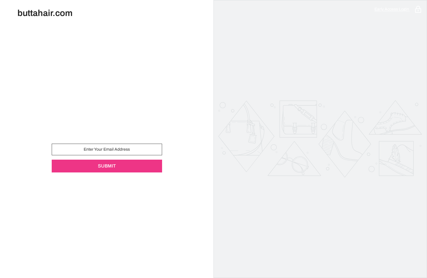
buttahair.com (45, 13)
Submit (107, 165)
